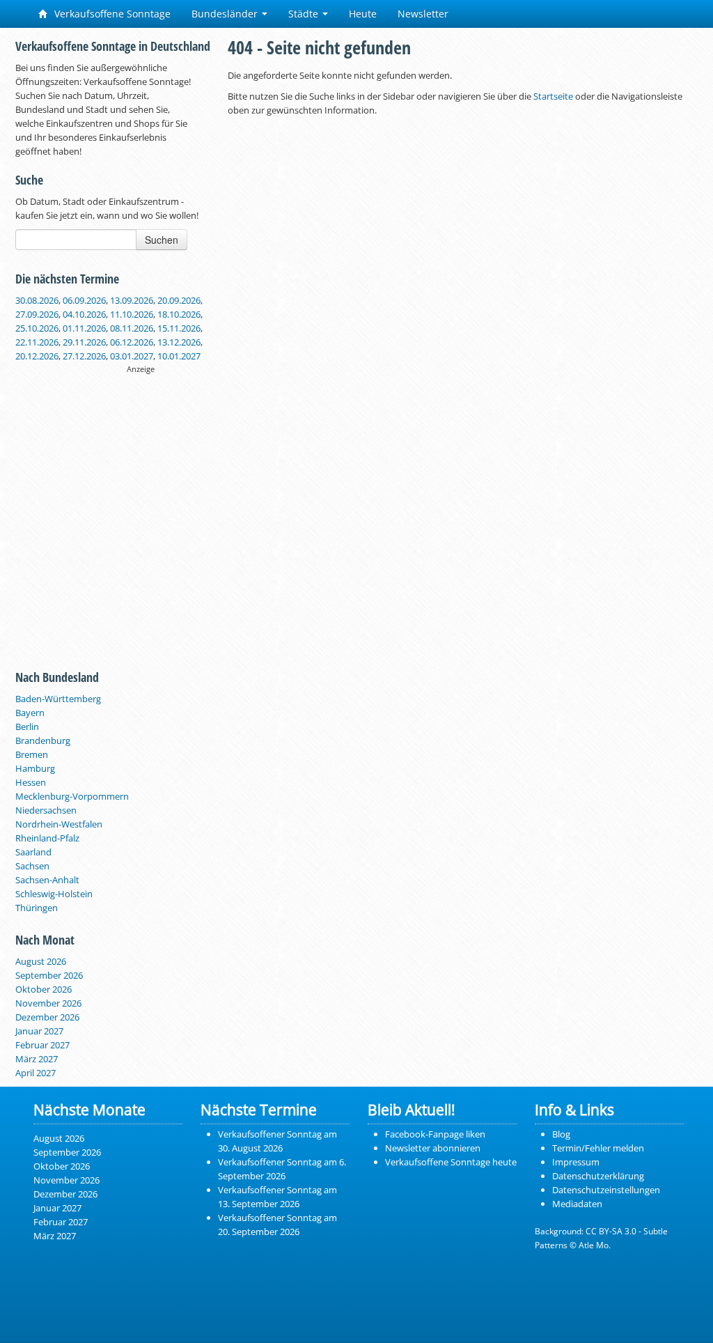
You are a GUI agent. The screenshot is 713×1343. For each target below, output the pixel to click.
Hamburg (35, 768)
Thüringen (36, 907)
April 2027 (35, 1072)
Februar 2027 (42, 1045)
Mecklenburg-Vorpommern (72, 796)
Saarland (33, 852)
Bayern (30, 712)
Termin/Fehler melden (598, 1148)
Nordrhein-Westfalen (58, 824)
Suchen (161, 240)
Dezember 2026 (47, 1017)
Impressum (576, 1162)
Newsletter (423, 13)
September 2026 (49, 975)
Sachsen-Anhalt (47, 880)
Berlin (27, 726)
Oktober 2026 (43, 989)
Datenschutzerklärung (598, 1176)
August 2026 (40, 961)
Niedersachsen (46, 810)
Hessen (30, 782)
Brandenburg (42, 740)
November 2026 (48, 1003)
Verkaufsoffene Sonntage (111, 13)
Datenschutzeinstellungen (606, 1189)
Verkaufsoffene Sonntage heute (451, 1162)
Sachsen (32, 866)
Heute (363, 13)
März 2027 (36, 1059)
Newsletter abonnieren (432, 1148)
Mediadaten (577, 1203)
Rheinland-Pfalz (47, 838)
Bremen (31, 754)
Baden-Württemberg (58, 698)
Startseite (553, 96)
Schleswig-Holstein (54, 893)
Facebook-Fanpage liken (435, 1134)
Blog (561, 1134)
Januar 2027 (39, 1031)
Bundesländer (225, 13)
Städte (304, 13)
